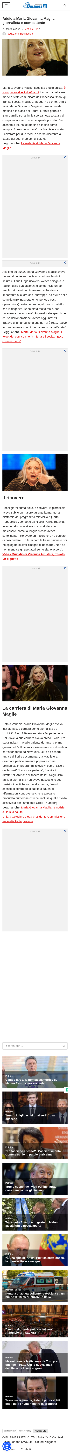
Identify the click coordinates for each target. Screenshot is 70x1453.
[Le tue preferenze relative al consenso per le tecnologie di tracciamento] (67, 1090)
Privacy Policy (25, 1431)
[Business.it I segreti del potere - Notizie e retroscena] (35, 5)
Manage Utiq (40, 1431)
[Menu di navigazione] (6, 5)
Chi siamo (9, 1449)
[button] (7, 1446)
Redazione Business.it (20, 33)
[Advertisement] (35, 968)
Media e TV (31, 29)
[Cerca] (64, 5)
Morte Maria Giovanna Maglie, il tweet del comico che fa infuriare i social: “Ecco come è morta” (32, 336)
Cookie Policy (10, 1431)
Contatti (26, 1449)
